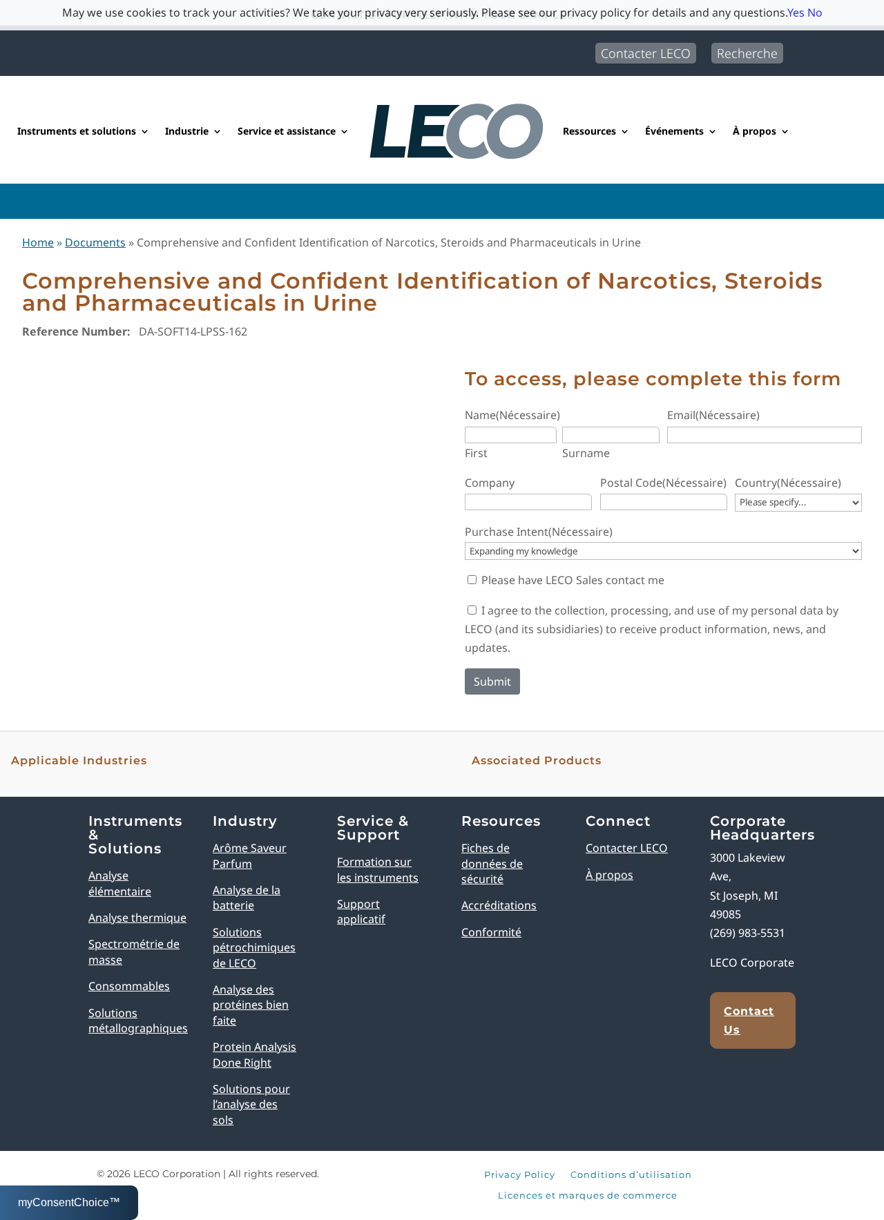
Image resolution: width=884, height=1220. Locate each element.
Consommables (129, 986)
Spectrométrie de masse (134, 951)
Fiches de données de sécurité (492, 863)
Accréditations (499, 905)
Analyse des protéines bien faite (251, 1005)
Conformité (491, 932)
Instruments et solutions (76, 130)
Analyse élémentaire (119, 883)
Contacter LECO (646, 53)
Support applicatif (361, 911)
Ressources (589, 130)
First (476, 453)
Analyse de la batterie (246, 897)
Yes (796, 12)
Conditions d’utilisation (631, 1175)
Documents (95, 242)
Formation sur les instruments (378, 869)
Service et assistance (287, 130)
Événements (674, 130)
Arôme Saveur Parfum (250, 855)
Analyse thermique (137, 917)
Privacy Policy (519, 1175)
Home (38, 242)
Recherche (747, 53)
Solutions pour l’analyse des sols (251, 1104)
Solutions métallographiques (138, 1020)
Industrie (187, 130)
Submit (492, 681)
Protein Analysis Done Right (254, 1054)
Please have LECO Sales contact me (572, 580)
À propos (754, 130)
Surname (586, 453)
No (815, 12)
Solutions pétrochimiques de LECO (254, 947)
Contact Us (749, 1020)
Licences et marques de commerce (588, 1196)
